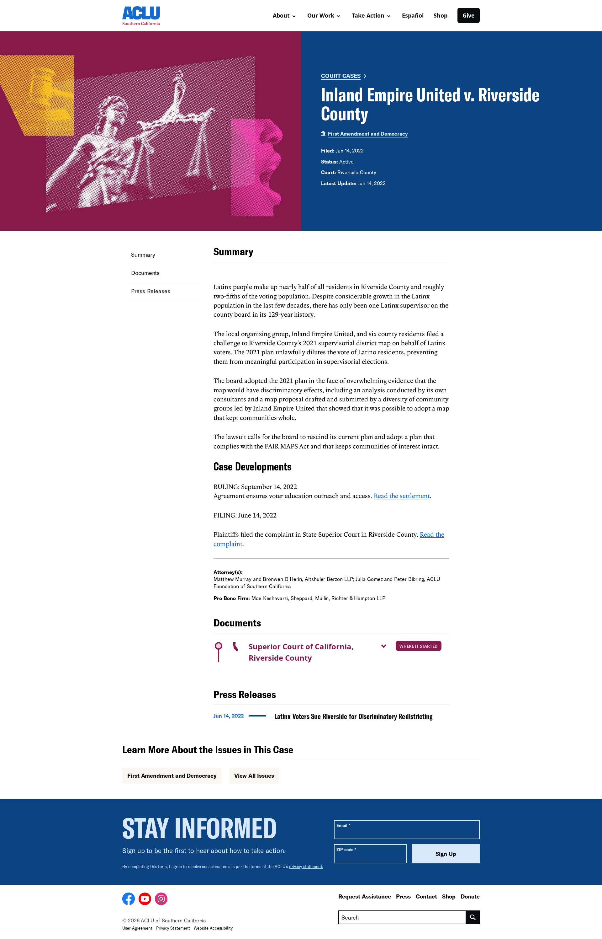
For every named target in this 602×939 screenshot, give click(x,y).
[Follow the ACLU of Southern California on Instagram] (161, 900)
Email (343, 825)
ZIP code (346, 849)
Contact (426, 896)
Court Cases (341, 75)
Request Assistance (364, 896)
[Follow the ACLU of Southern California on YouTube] (145, 900)
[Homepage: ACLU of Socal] (144, 15)
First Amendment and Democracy (368, 134)
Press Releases (150, 290)
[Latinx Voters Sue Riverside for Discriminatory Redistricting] (331, 718)
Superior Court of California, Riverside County (301, 652)
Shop (440, 15)
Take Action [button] (368, 15)
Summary (143, 254)
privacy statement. (306, 866)
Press (403, 896)
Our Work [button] (320, 15)
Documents (145, 272)
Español (413, 15)
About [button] (281, 15)
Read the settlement (402, 495)
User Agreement (137, 928)
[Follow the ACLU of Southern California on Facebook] (128, 900)
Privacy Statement (173, 928)
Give (468, 15)
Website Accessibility (213, 928)
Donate (470, 896)
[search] (473, 917)
